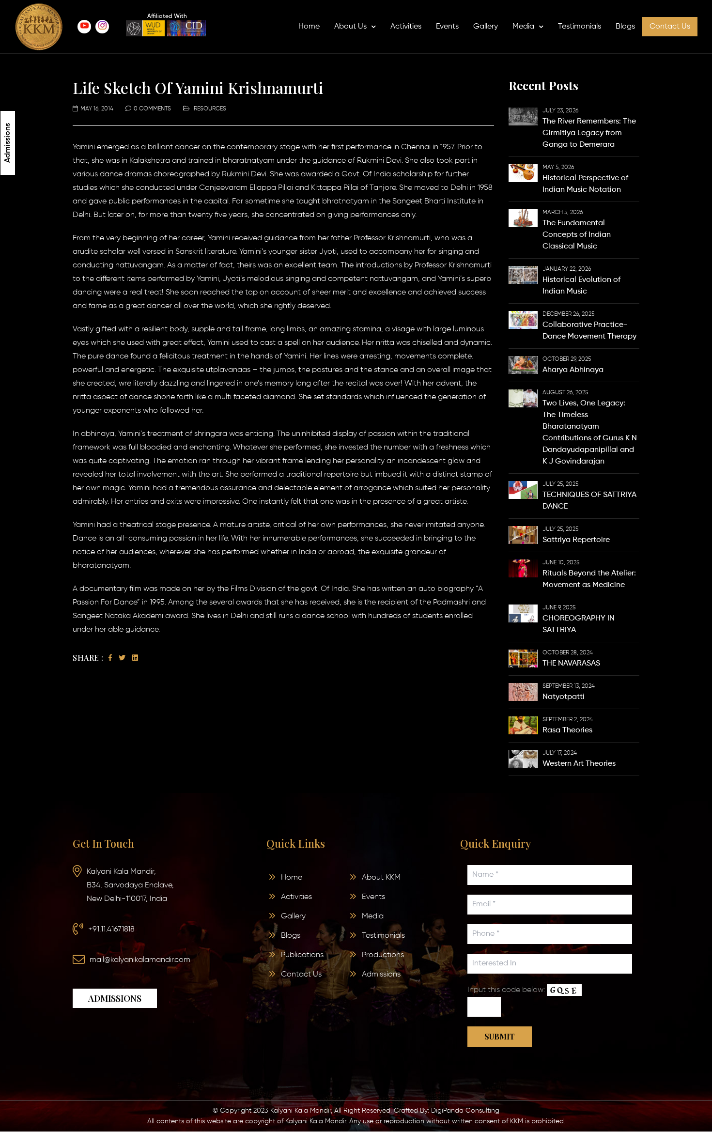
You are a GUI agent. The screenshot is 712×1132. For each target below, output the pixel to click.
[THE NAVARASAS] (523, 658)
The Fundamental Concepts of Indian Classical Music (576, 234)
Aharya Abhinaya (573, 370)
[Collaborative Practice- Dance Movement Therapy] (523, 319)
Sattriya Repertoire (576, 540)
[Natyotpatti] (523, 691)
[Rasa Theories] (523, 725)
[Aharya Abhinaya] (523, 364)
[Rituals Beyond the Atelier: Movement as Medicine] (523, 568)
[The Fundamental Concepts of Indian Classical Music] (523, 218)
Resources (210, 109)
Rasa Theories (567, 730)
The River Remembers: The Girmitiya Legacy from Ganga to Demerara (589, 133)
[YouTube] (84, 26)
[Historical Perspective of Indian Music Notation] (523, 173)
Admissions (8, 143)
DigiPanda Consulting (465, 1110)
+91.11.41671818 (111, 929)
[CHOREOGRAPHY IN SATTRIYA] (523, 613)
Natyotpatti (563, 697)
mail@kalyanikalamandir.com (140, 960)
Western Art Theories (579, 764)
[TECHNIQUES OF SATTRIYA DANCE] (523, 489)
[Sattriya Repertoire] (523, 534)
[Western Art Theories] (523, 758)
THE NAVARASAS (571, 663)
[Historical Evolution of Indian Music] (523, 274)
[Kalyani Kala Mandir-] (39, 26)
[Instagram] (102, 26)
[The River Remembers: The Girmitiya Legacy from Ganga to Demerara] (523, 116)
